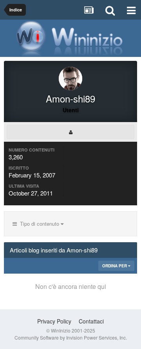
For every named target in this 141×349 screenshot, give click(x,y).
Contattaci (91, 321)
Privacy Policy (54, 321)
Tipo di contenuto (39, 223)
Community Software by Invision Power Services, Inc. (70, 337)
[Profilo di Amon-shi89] (70, 132)
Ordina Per (115, 266)
